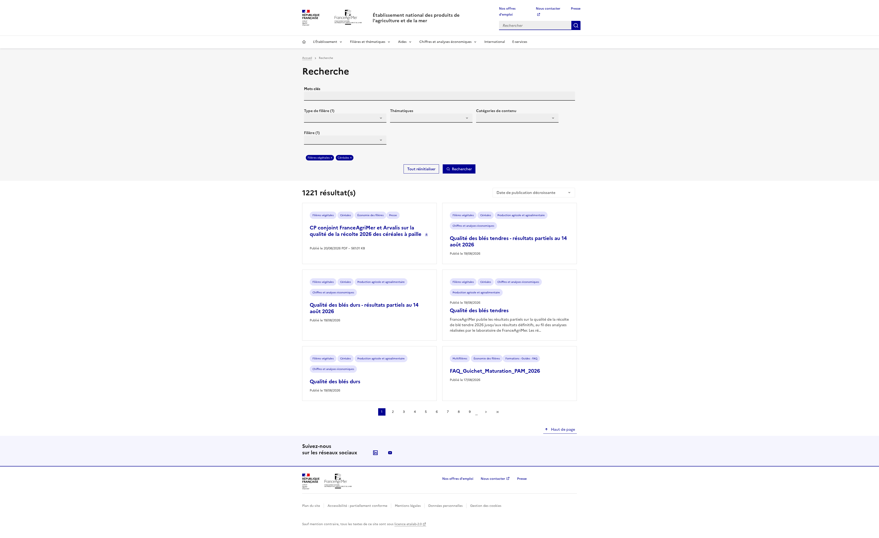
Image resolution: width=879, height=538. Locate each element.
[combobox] (345, 118)
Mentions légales (408, 505)
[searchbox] (310, 119)
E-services (519, 41)
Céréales (343, 158)
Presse (576, 8)
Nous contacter (493, 478)
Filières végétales (319, 158)
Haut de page (562, 429)
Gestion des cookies (485, 505)
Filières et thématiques (367, 41)
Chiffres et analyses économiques (445, 41)
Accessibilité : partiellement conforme (357, 505)
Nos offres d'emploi (457, 478)
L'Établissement (325, 41)
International (494, 41)
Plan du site (311, 505)
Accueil (303, 42)
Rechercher (576, 25)
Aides (402, 41)
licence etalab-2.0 (408, 524)
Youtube (390, 452)
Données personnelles (445, 505)
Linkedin (375, 452)
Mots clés (312, 88)
